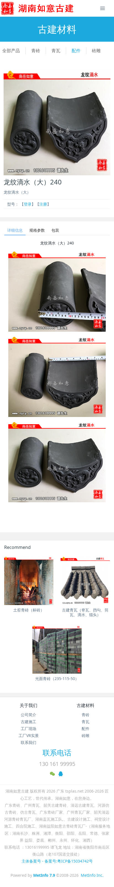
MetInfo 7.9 (44, 875)
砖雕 (96, 51)
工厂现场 (28, 728)
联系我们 (28, 742)
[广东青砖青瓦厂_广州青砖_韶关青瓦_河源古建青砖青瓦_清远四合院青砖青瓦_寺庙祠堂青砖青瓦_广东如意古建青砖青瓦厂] (46, 8)
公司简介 (28, 714)
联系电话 (57, 753)
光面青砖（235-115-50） (57, 678)
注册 (43, 204)
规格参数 (37, 230)
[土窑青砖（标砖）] (28, 580)
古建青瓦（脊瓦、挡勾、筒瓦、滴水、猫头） (85, 612)
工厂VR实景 (29, 735)
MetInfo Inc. (92, 875)
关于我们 (28, 705)
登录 (28, 204)
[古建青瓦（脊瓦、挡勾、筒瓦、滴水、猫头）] (85, 580)
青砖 (35, 51)
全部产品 (11, 51)
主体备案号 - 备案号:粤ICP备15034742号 (57, 861)
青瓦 (55, 51)
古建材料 (85, 705)
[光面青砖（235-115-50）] (57, 649)
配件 (76, 51)
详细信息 (15, 230)
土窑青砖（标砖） (28, 610)
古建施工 (28, 721)
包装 (55, 230)
